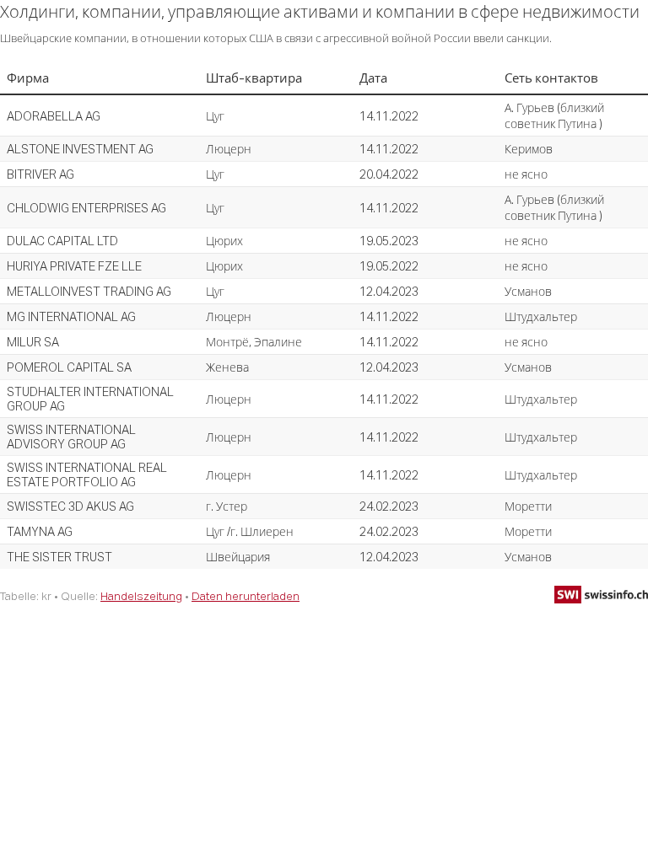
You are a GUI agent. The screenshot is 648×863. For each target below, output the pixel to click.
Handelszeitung (141, 596)
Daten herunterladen (246, 596)
